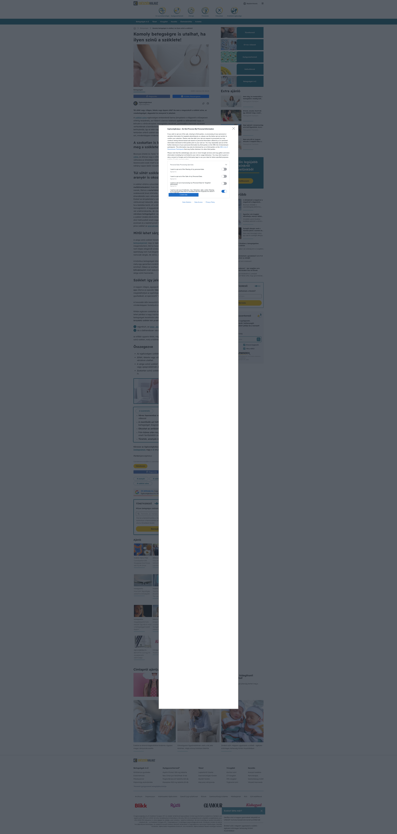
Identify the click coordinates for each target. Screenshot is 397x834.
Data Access (198, 202)
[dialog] (198, 417)
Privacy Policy (210, 202)
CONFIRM (183, 195)
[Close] (234, 129)
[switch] (224, 169)
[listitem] (198, 165)
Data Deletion (186, 202)
